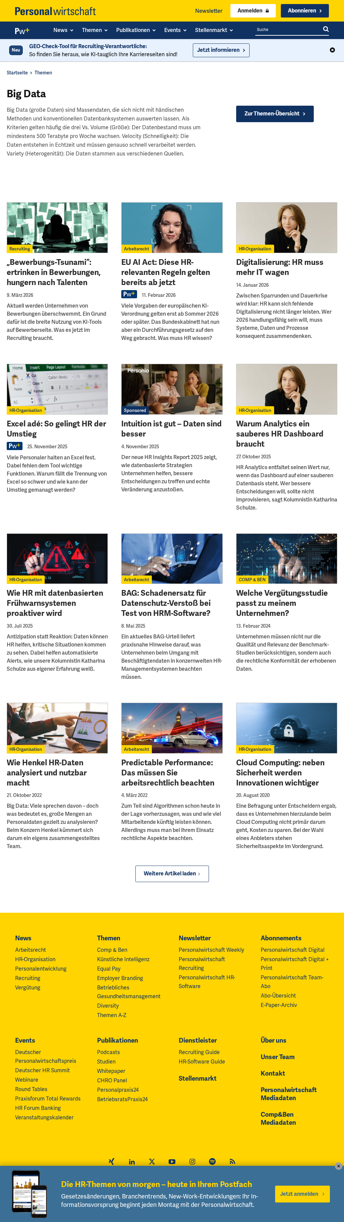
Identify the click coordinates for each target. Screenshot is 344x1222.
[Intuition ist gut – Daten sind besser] (171, 389)
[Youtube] (172, 1162)
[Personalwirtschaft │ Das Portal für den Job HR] (55, 11)
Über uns (274, 1041)
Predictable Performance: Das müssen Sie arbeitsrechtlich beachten (167, 773)
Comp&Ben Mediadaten (278, 1119)
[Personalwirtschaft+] (22, 32)
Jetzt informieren (218, 50)
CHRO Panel (112, 1080)
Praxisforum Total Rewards (48, 1098)
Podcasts (108, 1052)
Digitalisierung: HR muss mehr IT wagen (280, 267)
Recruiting (19, 249)
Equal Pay (109, 968)
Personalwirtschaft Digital (293, 949)
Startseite (17, 73)
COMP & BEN (252, 580)
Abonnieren (302, 10)
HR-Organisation (255, 249)
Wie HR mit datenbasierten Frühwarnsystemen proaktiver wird (55, 603)
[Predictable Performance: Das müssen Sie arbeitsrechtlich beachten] (171, 728)
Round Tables (31, 1089)
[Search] (326, 29)
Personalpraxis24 (118, 1089)
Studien (106, 1061)
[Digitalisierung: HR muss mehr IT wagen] (286, 227)
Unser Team (278, 1057)
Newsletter (208, 10)
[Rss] (232, 1162)
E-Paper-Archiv (279, 1005)
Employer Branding (120, 978)
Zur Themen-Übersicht (272, 113)
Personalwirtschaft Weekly (211, 949)
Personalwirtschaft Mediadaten (289, 1094)
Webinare (26, 1079)
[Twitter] (151, 1162)
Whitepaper (111, 1071)
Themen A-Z (111, 1015)
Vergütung (27, 987)
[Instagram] (192, 1162)
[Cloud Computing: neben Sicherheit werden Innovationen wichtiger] (286, 728)
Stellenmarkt (198, 1079)
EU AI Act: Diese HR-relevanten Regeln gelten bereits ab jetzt (165, 272)
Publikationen (117, 1041)
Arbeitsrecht (136, 249)
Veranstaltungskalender (44, 1117)
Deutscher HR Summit (42, 1070)
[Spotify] (212, 1162)
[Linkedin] (131, 1162)
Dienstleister (198, 1041)
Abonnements (281, 938)
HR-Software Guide (202, 1061)
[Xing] (111, 1162)
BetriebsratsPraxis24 (122, 1099)
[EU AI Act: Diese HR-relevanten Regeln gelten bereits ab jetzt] (171, 227)
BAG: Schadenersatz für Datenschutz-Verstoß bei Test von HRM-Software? (166, 603)
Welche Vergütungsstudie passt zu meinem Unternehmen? (282, 603)
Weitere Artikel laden (170, 873)
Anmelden (250, 10)
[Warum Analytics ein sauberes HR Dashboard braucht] (286, 389)
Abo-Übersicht (278, 995)
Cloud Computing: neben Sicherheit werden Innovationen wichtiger (280, 773)
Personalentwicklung (41, 968)
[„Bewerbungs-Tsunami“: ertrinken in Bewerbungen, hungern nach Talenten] (57, 227)
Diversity (108, 1005)
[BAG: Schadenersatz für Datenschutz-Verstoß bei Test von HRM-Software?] (171, 558)
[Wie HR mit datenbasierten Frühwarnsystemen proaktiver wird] (57, 558)
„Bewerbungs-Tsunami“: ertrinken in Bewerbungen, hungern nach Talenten (54, 272)
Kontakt (273, 1074)
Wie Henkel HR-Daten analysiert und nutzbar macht (47, 773)
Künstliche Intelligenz (123, 959)
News (23, 938)
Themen (43, 73)
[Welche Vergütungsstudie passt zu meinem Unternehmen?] (286, 558)
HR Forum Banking (38, 1108)
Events (25, 1041)
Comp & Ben (112, 949)
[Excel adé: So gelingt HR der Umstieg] (57, 389)
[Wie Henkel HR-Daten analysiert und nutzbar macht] (57, 728)
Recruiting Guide (199, 1052)
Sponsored (135, 410)
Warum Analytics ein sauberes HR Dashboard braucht (280, 434)
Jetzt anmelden (299, 1194)
